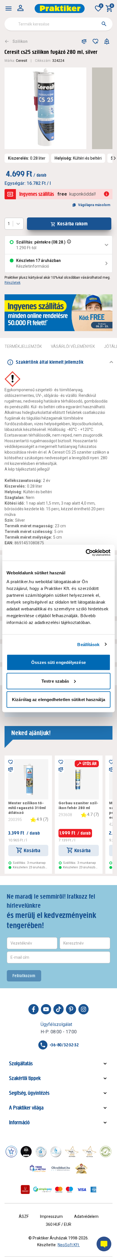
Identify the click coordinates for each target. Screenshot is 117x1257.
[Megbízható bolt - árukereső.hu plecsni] (105, 1151)
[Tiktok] (58, 1009)
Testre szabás (55, 680)
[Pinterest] (71, 1009)
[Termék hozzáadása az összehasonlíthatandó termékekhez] (84, 41)
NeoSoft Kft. (69, 1245)
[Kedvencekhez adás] (95, 41)
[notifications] (106, 41)
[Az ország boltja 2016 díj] (72, 1151)
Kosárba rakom (72, 224)
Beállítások (88, 644)
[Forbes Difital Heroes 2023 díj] (26, 1151)
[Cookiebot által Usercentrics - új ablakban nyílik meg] (85, 552)
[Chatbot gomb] (104, 1244)
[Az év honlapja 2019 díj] (55, 1151)
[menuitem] (8, 8)
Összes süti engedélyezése (58, 662)
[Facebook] (33, 1009)
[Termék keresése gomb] (104, 24)
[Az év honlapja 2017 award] (89, 1151)
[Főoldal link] (60, 8)
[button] (68, 245)
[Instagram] (83, 1009)
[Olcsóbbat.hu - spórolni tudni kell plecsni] (61, 1168)
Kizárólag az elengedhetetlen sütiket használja (58, 699)
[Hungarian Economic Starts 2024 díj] (11, 1151)
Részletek (12, 283)
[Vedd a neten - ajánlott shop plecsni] (38, 1168)
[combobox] (58, 24)
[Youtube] (46, 1009)
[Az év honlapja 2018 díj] (41, 1151)
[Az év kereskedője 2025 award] (81, 1168)
